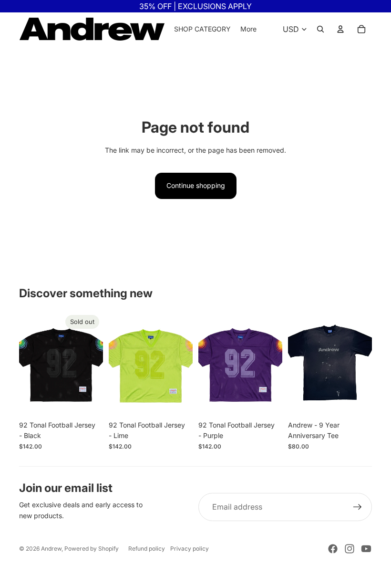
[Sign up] (358, 507)
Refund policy (146, 548)
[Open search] (320, 29)
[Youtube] (366, 548)
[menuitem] (248, 29)
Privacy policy (189, 548)
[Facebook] (333, 548)
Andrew (51, 548)
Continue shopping (195, 185)
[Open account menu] (340, 29)
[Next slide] (95, 363)
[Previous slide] (26, 363)
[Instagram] (349, 548)
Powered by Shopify (91, 548)
